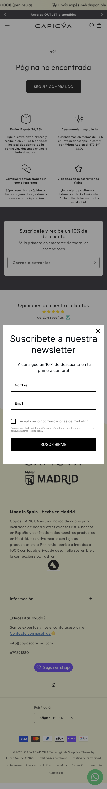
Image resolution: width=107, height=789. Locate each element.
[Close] (98, 331)
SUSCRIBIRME (53, 444)
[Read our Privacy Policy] (93, 429)
